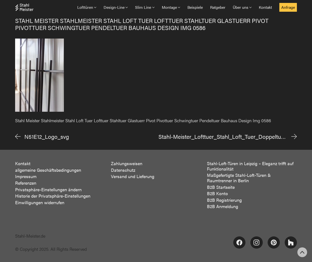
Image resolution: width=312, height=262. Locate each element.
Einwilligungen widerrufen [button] (39, 202)
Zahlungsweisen (126, 163)
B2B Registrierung (224, 200)
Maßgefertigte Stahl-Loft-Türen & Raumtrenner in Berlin (239, 177)
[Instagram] (256, 242)
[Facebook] (239, 242)
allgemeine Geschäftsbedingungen (48, 170)
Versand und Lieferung (132, 176)
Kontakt (22, 163)
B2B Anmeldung (222, 206)
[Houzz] (291, 242)
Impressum (26, 176)
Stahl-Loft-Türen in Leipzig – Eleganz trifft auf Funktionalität (250, 166)
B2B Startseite (221, 187)
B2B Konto (217, 193)
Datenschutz (123, 170)
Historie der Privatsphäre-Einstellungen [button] (52, 196)
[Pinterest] (274, 242)
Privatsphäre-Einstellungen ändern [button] (48, 189)
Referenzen (25, 183)
